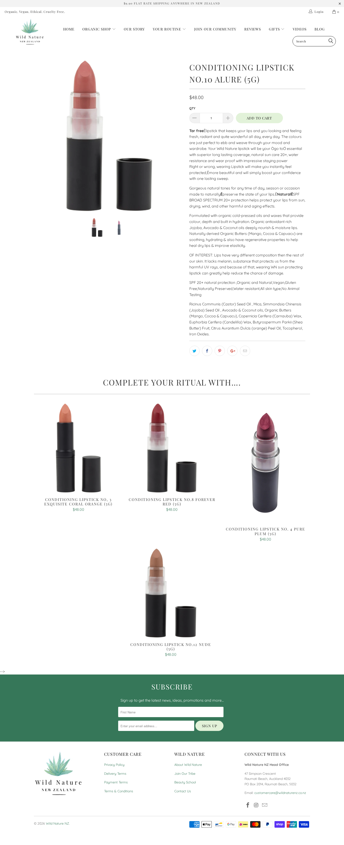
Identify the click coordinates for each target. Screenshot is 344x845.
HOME (68, 29)
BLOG (320, 29)
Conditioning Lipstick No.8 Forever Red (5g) (172, 448)
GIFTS (275, 29)
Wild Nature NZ (57, 823)
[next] (176, 139)
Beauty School (185, 782)
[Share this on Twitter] (194, 351)
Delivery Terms (115, 773)
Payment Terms (116, 782)
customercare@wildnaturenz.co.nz (280, 793)
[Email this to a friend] (245, 351)
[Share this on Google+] (232, 351)
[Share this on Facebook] (207, 351)
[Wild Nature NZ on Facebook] (248, 805)
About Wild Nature (188, 765)
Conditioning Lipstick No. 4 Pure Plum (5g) (265, 463)
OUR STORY (134, 29)
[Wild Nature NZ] (30, 32)
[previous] (42, 139)
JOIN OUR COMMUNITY (215, 29)
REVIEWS (252, 29)
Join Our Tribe (184, 773)
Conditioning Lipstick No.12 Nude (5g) (170, 593)
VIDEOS (300, 29)
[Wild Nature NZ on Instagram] (256, 805)
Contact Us (182, 791)
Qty (192, 108)
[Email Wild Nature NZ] (264, 805)
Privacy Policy (114, 765)
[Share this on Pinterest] (220, 351)
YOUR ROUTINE (167, 29)
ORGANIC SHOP (96, 29)
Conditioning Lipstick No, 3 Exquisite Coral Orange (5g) (78, 448)
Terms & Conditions (118, 791)
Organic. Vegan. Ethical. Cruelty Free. (35, 12)
